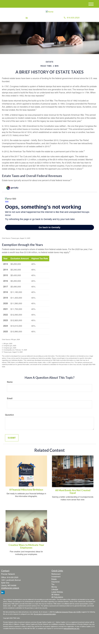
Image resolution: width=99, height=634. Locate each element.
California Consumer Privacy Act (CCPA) (68, 612)
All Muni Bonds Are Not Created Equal (72, 491)
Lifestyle (54, 589)
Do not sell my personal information (45, 614)
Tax (52, 584)
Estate (54, 579)
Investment (55, 576)
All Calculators (57, 597)
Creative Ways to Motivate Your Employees (26, 546)
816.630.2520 (73, 17)
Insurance (55, 581)
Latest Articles (57, 592)
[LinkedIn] (27, 17)
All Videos (55, 594)
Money (54, 586)
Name (10, 382)
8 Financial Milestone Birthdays (26, 489)
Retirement (55, 574)
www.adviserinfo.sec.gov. (72, 628)
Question (9, 414)
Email (9, 398)
